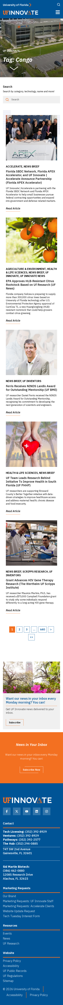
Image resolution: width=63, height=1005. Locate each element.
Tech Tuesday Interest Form (21, 916)
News (6, 938)
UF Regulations (13, 976)
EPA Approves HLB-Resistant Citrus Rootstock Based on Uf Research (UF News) (31, 284)
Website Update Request (19, 911)
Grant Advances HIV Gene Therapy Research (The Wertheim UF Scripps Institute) (30, 583)
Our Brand (9, 896)
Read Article (13, 208)
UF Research (11, 943)
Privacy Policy (12, 961)
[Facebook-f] (7, 811)
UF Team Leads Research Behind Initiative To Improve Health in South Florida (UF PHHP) (31, 481)
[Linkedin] (36, 811)
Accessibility (11, 966)
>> (31, 637)
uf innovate (11, 51)
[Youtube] (26, 811)
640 (42, 629)
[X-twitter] (17, 811)
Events (7, 933)
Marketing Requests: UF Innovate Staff (28, 901)
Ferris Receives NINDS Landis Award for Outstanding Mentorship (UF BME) (31, 388)
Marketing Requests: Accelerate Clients (28, 906)
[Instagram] (46, 811)
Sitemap (8, 981)
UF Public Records (15, 971)
